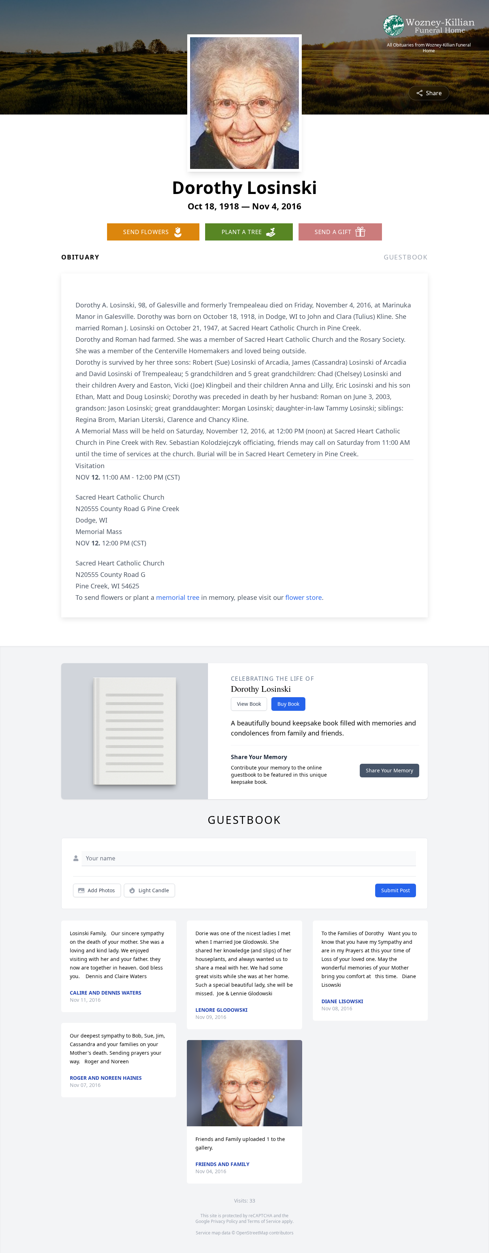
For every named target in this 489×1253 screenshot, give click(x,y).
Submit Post (395, 890)
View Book (249, 703)
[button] (245, 1083)
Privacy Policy (224, 1221)
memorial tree (177, 597)
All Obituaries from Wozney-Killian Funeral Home (429, 48)
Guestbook (406, 257)
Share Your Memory (389, 770)
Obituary (80, 257)
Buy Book (288, 703)
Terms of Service (264, 1221)
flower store (303, 597)
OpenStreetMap (252, 1233)
